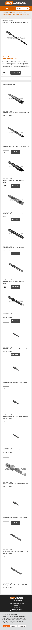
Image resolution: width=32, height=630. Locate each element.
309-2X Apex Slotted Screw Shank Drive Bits (15, 450)
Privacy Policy (11, 623)
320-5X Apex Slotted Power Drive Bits (13, 214)
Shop (8, 12)
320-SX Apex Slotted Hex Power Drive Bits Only (16, 112)
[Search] (28, 8)
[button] (7, 8)
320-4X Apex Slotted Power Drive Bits (13, 247)
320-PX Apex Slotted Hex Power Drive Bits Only (16, 146)
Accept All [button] (6, 626)
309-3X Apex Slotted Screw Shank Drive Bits (15, 416)
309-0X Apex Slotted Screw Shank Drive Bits (15, 517)
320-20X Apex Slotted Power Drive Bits (14, 315)
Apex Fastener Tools (16, 12)
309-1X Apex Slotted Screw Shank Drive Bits (15, 483)
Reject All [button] (13, 626)
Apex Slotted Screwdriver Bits (21, 14)
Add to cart (15, 73)
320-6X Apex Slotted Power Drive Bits (13, 180)
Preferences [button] (22, 626)
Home (4, 12)
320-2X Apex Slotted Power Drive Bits (13, 281)
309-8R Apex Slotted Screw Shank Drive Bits (15, 348)
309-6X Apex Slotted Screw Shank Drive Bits (15, 382)
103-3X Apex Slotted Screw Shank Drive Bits (15, 551)
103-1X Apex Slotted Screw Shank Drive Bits (15, 585)
